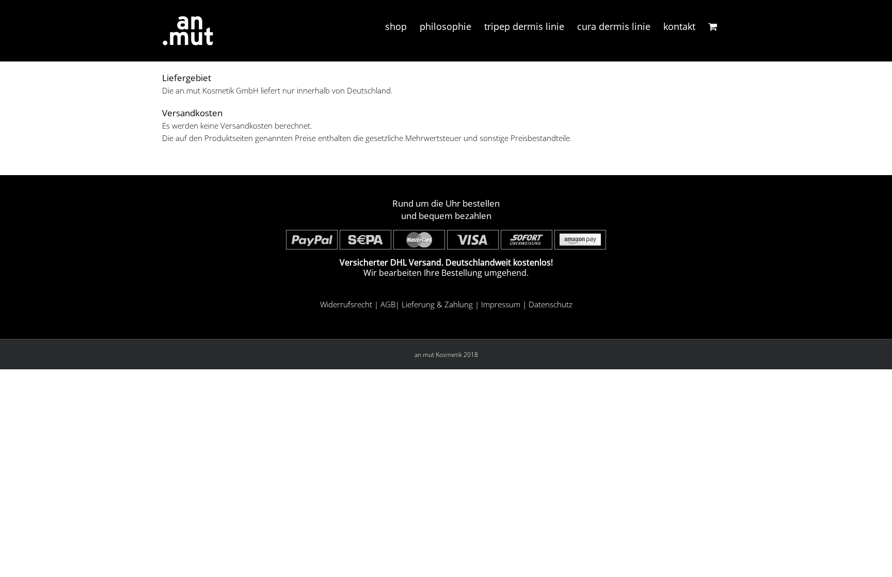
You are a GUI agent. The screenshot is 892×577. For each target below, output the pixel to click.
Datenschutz (550, 304)
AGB (387, 304)
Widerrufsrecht (346, 304)
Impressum (500, 304)
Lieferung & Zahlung (437, 304)
